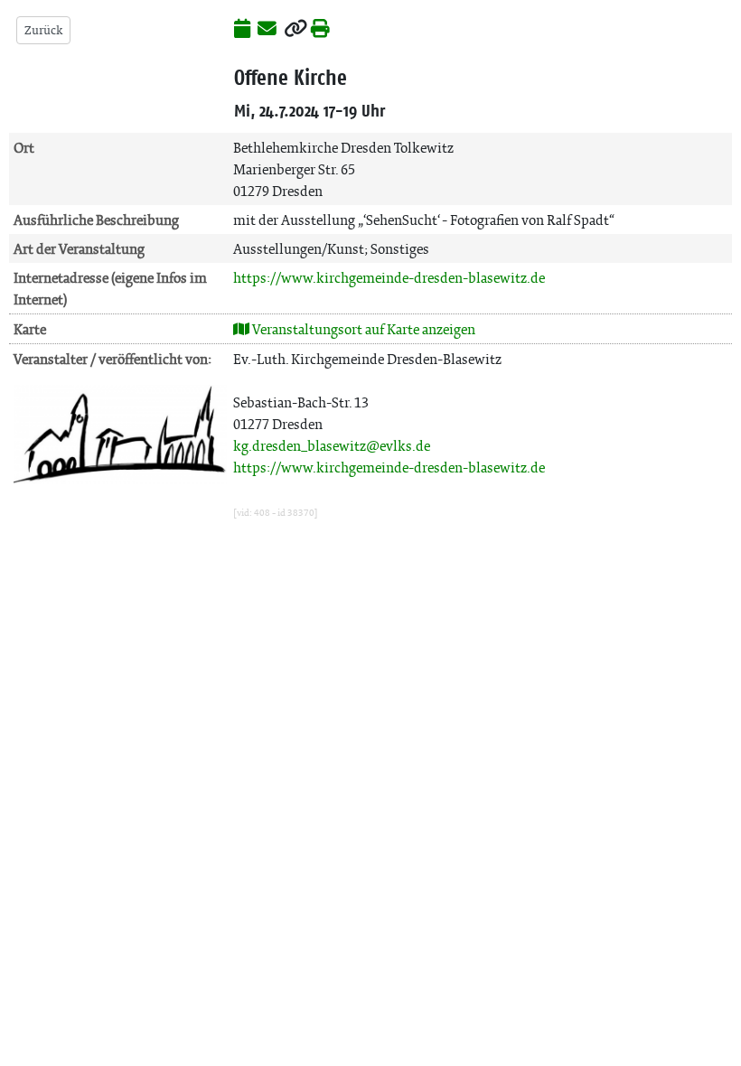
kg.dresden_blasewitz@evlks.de (331, 445)
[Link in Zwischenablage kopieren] (295, 29)
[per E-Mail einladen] (267, 29)
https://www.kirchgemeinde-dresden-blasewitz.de (389, 277)
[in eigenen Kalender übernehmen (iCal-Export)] (242, 29)
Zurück (43, 30)
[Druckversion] (320, 29)
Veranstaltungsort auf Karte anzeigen (362, 329)
